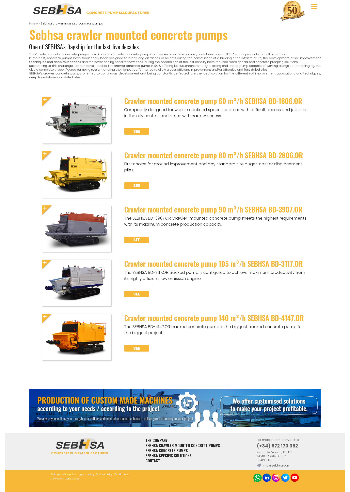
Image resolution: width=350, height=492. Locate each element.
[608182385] (257, 478)
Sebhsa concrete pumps (166, 450)
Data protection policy (63, 474)
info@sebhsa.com (276, 465)
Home (33, 23)
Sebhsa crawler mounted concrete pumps (182, 445)
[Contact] (175, 425)
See (136, 131)
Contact (152, 460)
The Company (156, 440)
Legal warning (86, 474)
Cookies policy (104, 474)
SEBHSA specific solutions (168, 455)
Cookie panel (121, 474)
